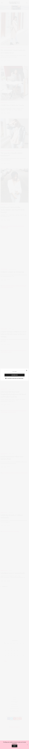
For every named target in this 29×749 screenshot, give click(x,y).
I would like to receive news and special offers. (15, 378)
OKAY (14, 745)
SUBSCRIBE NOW (14, 375)
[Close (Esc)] (26, 370)
